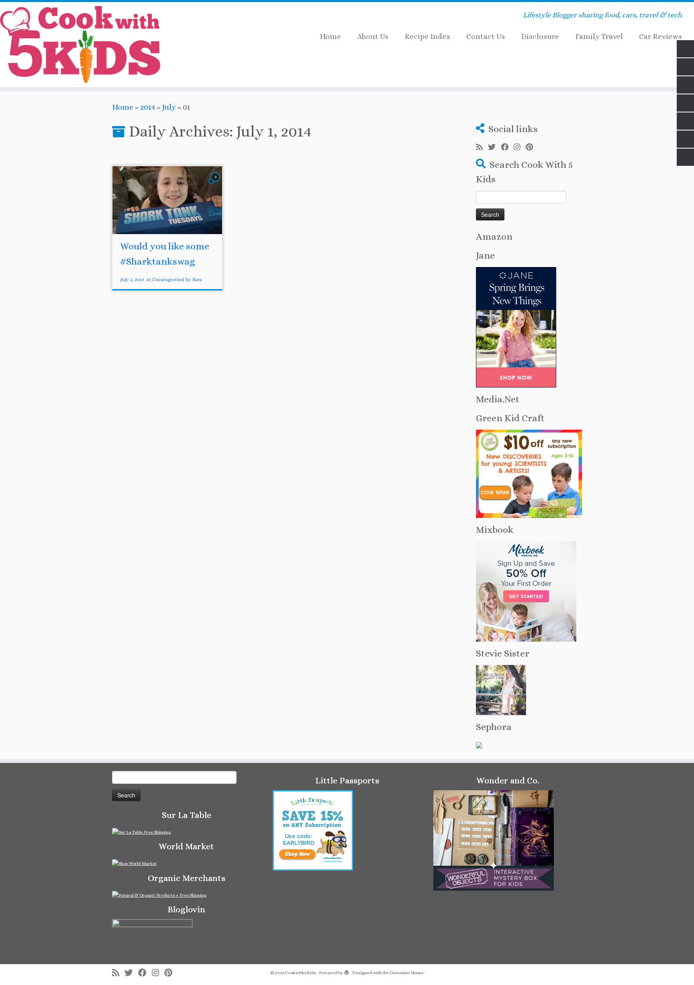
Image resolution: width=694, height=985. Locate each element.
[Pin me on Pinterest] (532, 147)
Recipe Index (427, 36)
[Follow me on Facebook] (507, 147)
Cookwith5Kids (300, 972)
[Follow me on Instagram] (520, 147)
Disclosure (540, 36)
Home (330, 36)
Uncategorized (168, 279)
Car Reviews (660, 36)
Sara (197, 279)
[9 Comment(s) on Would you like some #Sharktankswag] (216, 183)
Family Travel (599, 36)
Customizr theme (407, 972)
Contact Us (485, 36)
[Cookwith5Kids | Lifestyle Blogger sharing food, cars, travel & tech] (80, 44)
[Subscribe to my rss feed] (482, 147)
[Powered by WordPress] (346, 971)
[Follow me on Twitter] (494, 147)
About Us (372, 36)
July (169, 107)
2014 (147, 107)
